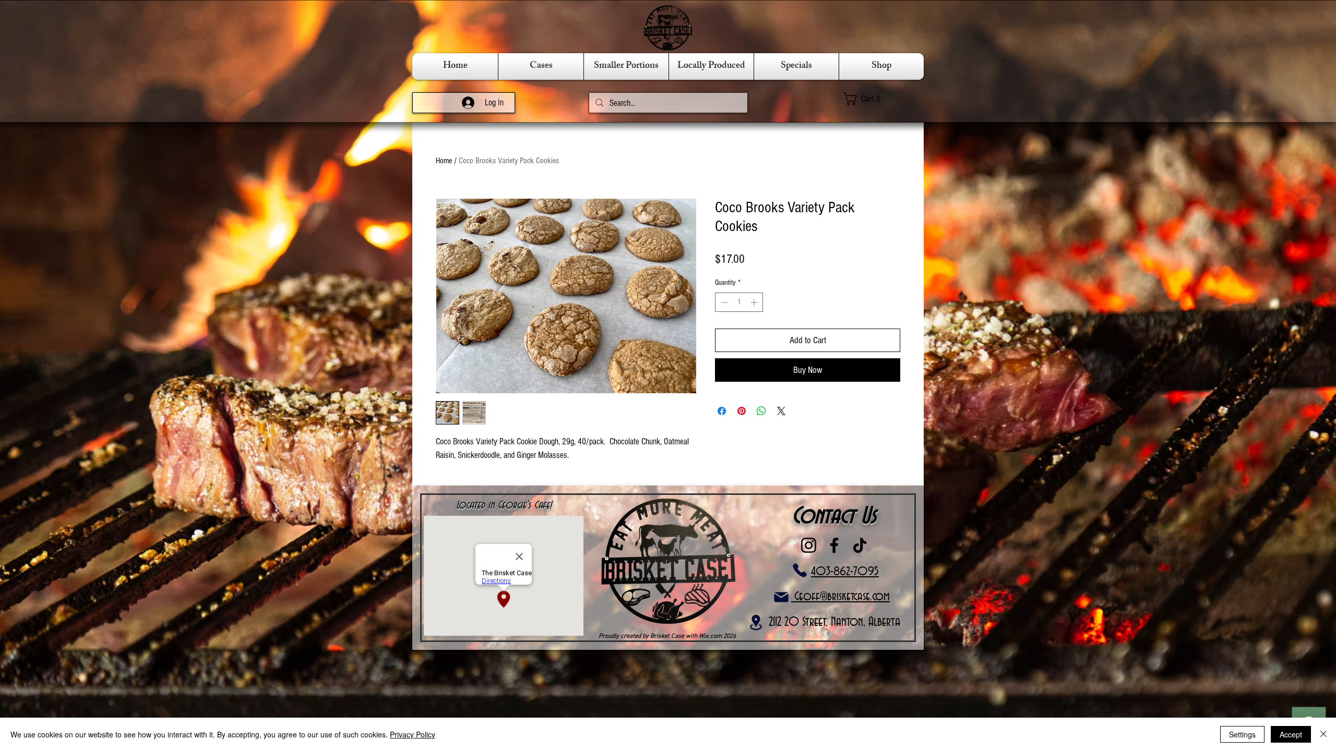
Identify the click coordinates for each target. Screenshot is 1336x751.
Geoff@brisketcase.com (840, 596)
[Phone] (799, 570)
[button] (877, 98)
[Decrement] (723, 302)
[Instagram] (808, 545)
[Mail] (781, 597)
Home (444, 160)
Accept (1291, 734)
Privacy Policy (412, 734)
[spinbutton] (739, 302)
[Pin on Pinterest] (741, 411)
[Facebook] (834, 545)
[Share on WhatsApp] (761, 411)
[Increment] (754, 302)
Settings (1242, 734)
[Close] (1323, 734)
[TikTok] (860, 545)
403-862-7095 (845, 571)
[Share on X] (781, 411)
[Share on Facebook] (721, 411)
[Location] (755, 622)
